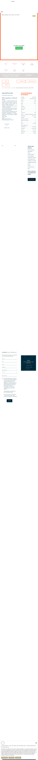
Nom (2, 361)
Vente (3, 87)
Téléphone (3, 367)
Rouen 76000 (13, 87)
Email (3, 364)
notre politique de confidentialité (9, 755)
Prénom (3, 358)
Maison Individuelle (8, 87)
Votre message (4, 375)
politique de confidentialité (13, 396)
